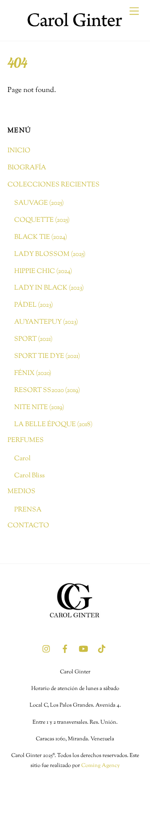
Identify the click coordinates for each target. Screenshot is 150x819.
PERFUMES (26, 440)
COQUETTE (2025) (42, 220)
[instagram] (46, 648)
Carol (22, 459)
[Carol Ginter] (73, 31)
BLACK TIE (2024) (40, 237)
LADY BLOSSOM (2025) (49, 254)
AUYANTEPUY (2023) (46, 322)
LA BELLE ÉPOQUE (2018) (53, 424)
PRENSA (28, 510)
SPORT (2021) (33, 339)
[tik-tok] (101, 648)
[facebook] (65, 648)
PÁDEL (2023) (33, 305)
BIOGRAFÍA (27, 168)
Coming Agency (100, 765)
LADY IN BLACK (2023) (49, 288)
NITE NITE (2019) (39, 407)
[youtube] (83, 648)
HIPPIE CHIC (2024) (43, 271)
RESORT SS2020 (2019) (47, 390)
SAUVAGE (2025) (39, 203)
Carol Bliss (29, 476)
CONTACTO (28, 526)
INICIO (19, 151)
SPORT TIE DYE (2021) (47, 356)
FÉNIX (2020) (32, 373)
